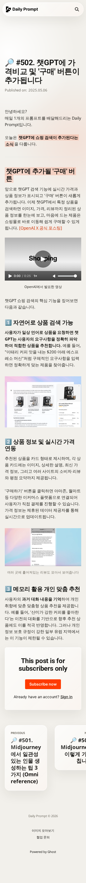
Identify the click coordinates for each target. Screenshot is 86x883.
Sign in (66, 696)
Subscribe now (43, 684)
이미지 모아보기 (43, 830)
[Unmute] (54, 276)
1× (35, 276)
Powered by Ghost (43, 852)
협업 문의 (43, 837)
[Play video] (43, 259)
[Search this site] (77, 9)
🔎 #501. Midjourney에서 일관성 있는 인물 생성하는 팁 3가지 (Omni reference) (26, 758)
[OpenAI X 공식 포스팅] (40, 228)
